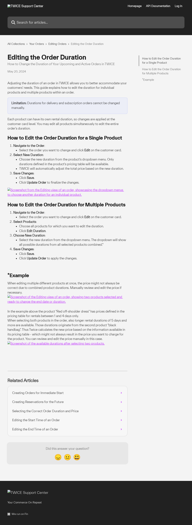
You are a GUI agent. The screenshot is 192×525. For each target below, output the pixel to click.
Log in (178, 6)
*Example (148, 79)
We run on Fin (20, 513)
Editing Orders (57, 43)
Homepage (135, 6)
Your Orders (36, 43)
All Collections (16, 43)
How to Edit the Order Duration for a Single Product (161, 60)
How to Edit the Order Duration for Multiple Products (161, 71)
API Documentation (158, 6)
